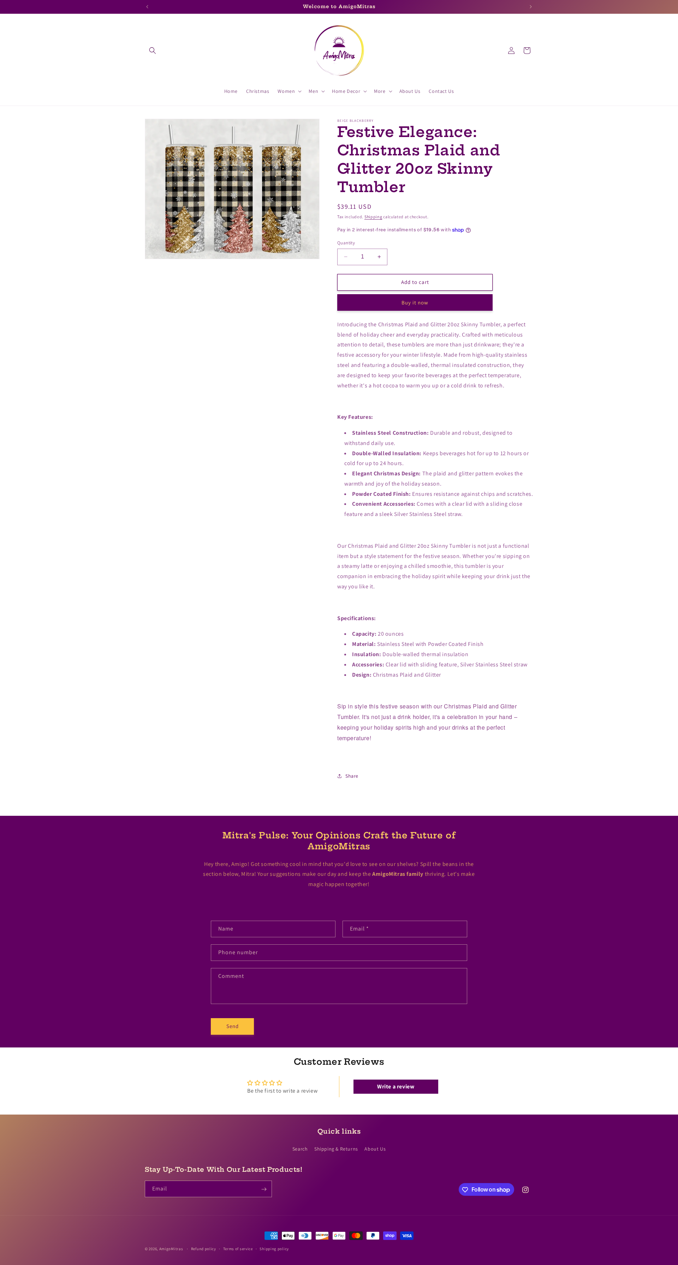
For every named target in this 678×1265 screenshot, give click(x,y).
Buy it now (415, 302)
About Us (375, 1148)
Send (232, 1026)
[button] (152, 50)
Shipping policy (274, 1248)
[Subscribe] (264, 1189)
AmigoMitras (171, 1248)
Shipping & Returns (336, 1148)
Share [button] (351, 776)
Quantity (346, 243)
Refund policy (203, 1248)
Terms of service (238, 1248)
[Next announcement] (531, 6)
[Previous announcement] (147, 6)
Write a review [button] (395, 1087)
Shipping (373, 216)
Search (300, 1148)
